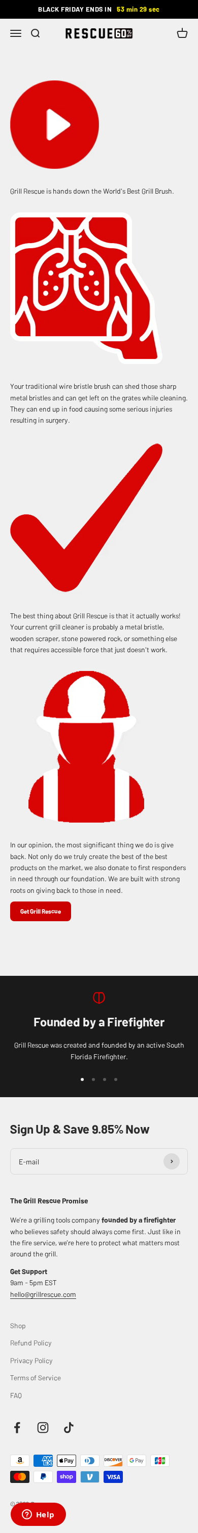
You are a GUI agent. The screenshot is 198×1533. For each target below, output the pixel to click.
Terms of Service (35, 1377)
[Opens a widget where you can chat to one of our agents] (38, 1515)
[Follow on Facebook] (17, 1427)
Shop (18, 1325)
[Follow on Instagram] (43, 1427)
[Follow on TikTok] (69, 1427)
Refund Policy (31, 1342)
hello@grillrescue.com (43, 1294)
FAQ (16, 1395)
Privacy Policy (31, 1360)
